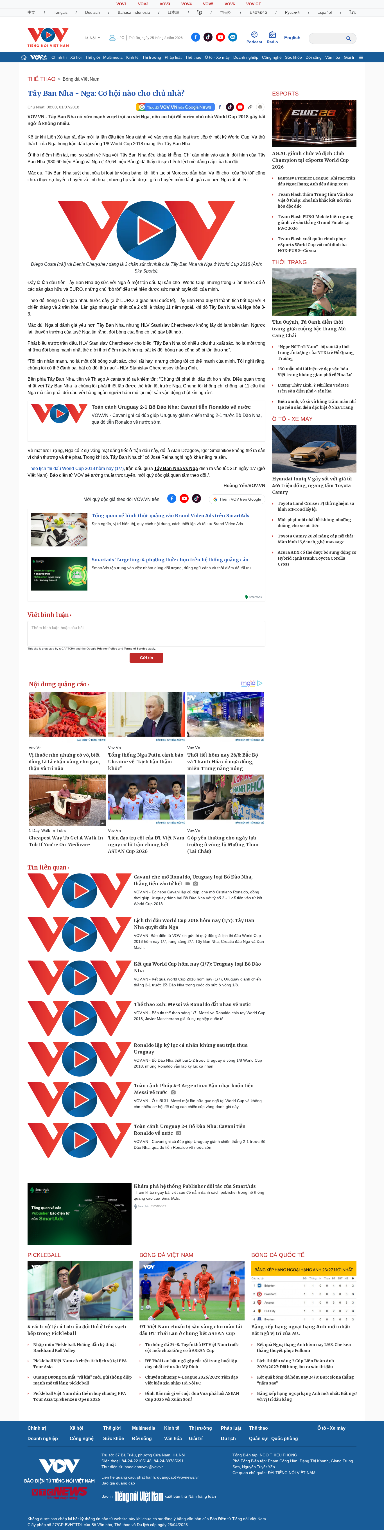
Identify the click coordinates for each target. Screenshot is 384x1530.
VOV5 (208, 4)
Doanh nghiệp (245, 57)
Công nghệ (272, 57)
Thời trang (289, 262)
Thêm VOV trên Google (240, 499)
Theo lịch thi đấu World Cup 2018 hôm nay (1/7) (76, 468)
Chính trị (59, 57)
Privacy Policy (107, 648)
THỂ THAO (42, 79)
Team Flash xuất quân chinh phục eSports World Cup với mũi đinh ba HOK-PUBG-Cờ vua (312, 244)
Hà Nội (90, 38)
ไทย (353, 12)
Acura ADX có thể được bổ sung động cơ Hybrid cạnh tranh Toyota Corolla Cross (317, 558)
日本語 (173, 12)
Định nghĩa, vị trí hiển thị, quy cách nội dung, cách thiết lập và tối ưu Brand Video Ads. (168, 523)
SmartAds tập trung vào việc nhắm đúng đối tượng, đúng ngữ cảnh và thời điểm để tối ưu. (172, 568)
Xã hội (76, 57)
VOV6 (230, 4)
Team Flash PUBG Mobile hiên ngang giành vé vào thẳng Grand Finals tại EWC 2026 (316, 222)
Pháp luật (173, 57)
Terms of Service (135, 648)
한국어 (226, 12)
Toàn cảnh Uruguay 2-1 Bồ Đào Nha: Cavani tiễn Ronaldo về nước (171, 407)
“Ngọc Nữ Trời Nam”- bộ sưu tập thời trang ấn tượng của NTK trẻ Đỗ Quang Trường (316, 352)
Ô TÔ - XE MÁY (292, 419)
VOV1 (121, 4)
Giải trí (350, 57)
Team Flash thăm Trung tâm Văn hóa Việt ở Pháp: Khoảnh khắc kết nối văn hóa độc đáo (315, 200)
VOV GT (253, 4)
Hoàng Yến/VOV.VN (244, 485)
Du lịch (228, 1438)
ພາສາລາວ (258, 12)
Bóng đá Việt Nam (81, 79)
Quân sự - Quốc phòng (273, 1438)
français (60, 12)
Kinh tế (132, 57)
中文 (31, 12)
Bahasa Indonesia (134, 12)
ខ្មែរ (199, 12)
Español (324, 12)
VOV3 (165, 4)
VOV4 (186, 4)
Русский (292, 12)
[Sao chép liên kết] (250, 107)
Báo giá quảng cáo (118, 1483)
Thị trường (151, 57)
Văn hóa (332, 57)
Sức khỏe (293, 57)
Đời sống (314, 57)
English (292, 37)
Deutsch (92, 12)
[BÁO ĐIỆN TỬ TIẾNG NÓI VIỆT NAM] (48, 37)
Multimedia (113, 57)
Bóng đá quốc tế (277, 1255)
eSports (285, 93)
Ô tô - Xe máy (217, 57)
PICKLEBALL (44, 1255)
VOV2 (143, 4)
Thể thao (193, 57)
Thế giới (92, 57)
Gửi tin (146, 657)
